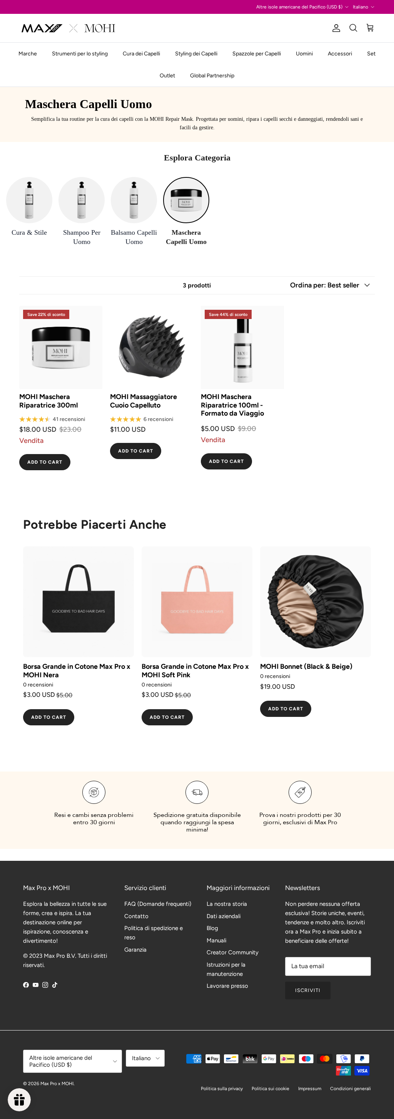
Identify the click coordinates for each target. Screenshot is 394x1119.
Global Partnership (212, 75)
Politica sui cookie (270, 1088)
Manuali (216, 940)
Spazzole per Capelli (256, 53)
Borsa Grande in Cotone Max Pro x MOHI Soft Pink (195, 671)
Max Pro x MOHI (56, 1083)
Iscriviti (308, 990)
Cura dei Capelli (141, 53)
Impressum (309, 1088)
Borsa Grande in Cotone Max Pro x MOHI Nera (76, 671)
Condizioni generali (350, 1088)
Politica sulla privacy (222, 1088)
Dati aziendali (223, 916)
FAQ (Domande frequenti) (157, 903)
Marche (27, 53)
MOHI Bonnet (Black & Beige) (306, 667)
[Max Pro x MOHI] (68, 28)
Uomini (304, 53)
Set (371, 53)
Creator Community (233, 952)
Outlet (167, 75)
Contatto (136, 916)
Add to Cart (44, 462)
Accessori (340, 53)
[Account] (335, 28)
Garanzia (135, 949)
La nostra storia (227, 903)
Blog (212, 928)
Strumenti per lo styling (80, 53)
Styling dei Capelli (196, 53)
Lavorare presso (227, 985)
